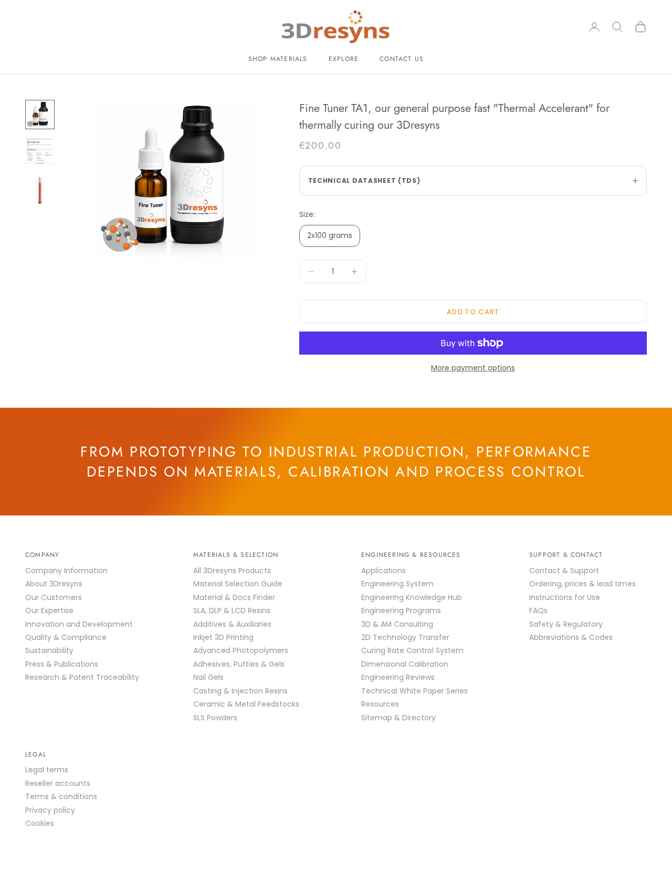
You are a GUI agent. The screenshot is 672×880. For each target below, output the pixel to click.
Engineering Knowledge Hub (411, 597)
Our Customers (53, 597)
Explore (344, 59)
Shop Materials (278, 59)
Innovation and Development (79, 624)
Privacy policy (50, 810)
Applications (383, 570)
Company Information (66, 570)
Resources (380, 704)
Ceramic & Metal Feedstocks (246, 704)
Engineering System (397, 583)
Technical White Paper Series (414, 691)
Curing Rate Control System (412, 650)
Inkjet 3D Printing (223, 637)
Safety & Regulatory (566, 624)
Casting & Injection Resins (240, 691)
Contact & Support (564, 570)
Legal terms (46, 769)
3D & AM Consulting (397, 624)
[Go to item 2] (40, 152)
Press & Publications (61, 664)
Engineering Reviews (398, 677)
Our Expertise (49, 610)
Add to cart (473, 312)
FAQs (538, 610)
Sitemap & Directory (398, 717)
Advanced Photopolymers (240, 650)
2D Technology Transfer (405, 637)
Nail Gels (208, 677)
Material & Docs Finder (234, 597)
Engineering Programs (401, 610)
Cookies (39, 823)
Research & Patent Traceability (82, 677)
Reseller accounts (57, 783)
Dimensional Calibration (404, 664)
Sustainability (49, 650)
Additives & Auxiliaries (232, 624)
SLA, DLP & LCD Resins (231, 610)
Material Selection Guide (237, 583)
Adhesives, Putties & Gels (239, 664)
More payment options (473, 368)
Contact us (402, 59)
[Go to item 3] (40, 190)
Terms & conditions (61, 796)
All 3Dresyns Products (232, 570)
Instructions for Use (564, 597)
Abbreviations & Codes (571, 637)
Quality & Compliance (66, 637)
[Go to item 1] (40, 114)
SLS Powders (215, 717)
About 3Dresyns (53, 583)
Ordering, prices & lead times (582, 583)
